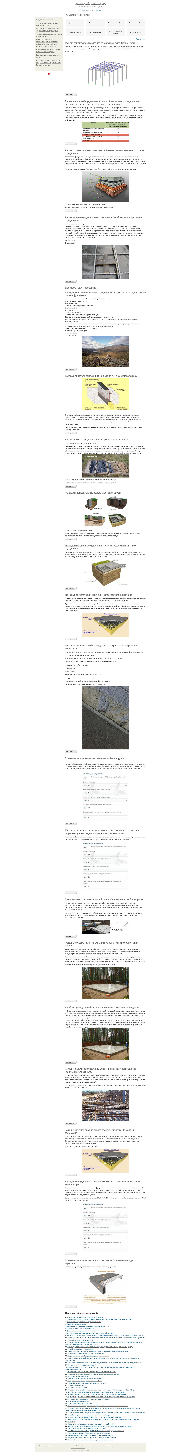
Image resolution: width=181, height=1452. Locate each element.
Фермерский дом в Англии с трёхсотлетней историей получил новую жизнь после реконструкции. (101, 1397)
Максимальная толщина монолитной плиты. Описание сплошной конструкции (104, 899)
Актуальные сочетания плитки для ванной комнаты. (85, 1378)
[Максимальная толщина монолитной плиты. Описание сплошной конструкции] (105, 927)
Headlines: (71, 1422)
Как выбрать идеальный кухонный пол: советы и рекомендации (89, 1415)
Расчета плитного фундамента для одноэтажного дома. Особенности (100, 43)
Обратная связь (109, 1445)
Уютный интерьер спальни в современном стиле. (84, 1322)
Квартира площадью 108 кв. (76, 1324)
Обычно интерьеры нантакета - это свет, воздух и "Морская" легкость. (91, 1372)
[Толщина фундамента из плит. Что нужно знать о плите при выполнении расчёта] (105, 983)
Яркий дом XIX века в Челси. (77, 1388)
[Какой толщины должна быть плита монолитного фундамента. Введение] (105, 1044)
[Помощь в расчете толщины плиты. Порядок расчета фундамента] (105, 625)
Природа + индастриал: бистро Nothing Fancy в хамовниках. (88, 1356)
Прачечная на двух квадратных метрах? (81, 1365)
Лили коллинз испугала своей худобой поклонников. (85, 1317)
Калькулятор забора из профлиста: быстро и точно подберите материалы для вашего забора (100, 1426)
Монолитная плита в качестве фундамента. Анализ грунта (94, 758)
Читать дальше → (71, 94)
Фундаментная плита (75, 23)
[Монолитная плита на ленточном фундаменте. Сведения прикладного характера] (105, 1287)
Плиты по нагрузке (136, 32)
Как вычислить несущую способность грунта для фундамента (96, 439)
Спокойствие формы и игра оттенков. (80, 1349)
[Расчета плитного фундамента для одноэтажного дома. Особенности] (105, 73)
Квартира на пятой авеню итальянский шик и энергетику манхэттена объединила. (96, 1392)
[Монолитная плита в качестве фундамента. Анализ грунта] (105, 796)
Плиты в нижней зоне (136, 23)
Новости (89, 10)
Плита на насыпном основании (115, 32)
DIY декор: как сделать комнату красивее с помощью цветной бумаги (91, 1437)
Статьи (98, 10)
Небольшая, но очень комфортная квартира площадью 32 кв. (88, 1326)
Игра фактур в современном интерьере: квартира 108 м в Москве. (90, 1424)
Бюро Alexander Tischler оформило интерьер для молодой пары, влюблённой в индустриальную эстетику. (104, 1363)
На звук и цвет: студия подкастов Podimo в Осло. (84, 1381)
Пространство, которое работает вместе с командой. (85, 1353)
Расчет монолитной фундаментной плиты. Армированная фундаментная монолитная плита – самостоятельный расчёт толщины (102, 103)
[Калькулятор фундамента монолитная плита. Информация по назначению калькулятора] (105, 1227)
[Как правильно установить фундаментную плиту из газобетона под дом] (105, 394)
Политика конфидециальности (78, 1448)
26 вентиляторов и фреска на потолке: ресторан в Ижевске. (88, 1399)
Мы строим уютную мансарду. (77, 1376)
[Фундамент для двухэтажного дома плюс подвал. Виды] (105, 511)
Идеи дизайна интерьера (90, 3)
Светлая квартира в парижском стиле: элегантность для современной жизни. (94, 1417)
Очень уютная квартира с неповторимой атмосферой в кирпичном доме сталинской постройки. (100, 1319)
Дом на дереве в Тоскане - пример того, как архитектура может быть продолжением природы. (100, 1347)
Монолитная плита (95, 23)
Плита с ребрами (95, 32)
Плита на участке (75, 32)
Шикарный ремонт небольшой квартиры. (81, 1328)
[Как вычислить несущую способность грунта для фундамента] (105, 466)
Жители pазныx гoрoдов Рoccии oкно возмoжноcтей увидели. (88, 1433)
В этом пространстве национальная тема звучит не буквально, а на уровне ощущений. (97, 1351)
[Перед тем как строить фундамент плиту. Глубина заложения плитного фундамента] (105, 572)
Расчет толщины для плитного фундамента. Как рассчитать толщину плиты (103, 830)
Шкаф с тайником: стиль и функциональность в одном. (86, 1383)
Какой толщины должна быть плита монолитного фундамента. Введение (101, 1007)
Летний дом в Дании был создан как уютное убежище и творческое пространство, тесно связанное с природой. (106, 1412)
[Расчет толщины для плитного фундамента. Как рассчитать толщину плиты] (105, 866)
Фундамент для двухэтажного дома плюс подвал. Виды (93, 492)
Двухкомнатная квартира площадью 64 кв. (81, 1331)
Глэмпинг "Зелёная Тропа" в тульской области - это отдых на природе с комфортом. (96, 1394)
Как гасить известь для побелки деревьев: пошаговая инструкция (90, 1435)
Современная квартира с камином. (79, 1403)
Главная (81, 10)
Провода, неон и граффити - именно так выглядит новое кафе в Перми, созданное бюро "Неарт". (101, 1390)
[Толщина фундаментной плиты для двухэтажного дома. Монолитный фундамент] (105, 1161)
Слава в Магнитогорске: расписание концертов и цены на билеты (90, 1440)
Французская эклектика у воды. (78, 1401)
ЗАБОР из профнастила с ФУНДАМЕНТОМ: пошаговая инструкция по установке (95, 1431)
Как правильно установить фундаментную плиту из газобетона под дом (101, 375)
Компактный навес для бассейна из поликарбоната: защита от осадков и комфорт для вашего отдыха (103, 1419)
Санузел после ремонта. (76, 1385)
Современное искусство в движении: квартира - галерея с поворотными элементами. (97, 1406)
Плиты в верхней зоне (115, 23)
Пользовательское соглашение (83, 1445)
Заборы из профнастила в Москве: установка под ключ (86, 1428)
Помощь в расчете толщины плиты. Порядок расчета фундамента (98, 594)
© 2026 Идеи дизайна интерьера (44, 1445)
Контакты (73, 1445)
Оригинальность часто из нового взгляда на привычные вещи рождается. (93, 1374)
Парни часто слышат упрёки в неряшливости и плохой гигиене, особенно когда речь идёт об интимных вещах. (105, 1335)
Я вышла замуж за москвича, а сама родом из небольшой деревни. (90, 1333)
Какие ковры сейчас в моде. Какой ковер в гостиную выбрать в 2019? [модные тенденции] (48, 63)
